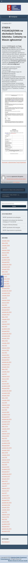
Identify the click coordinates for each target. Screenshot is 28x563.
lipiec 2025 (5, 271)
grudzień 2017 (6, 469)
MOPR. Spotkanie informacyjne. (11, 227)
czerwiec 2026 (6, 245)
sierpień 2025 (5, 269)
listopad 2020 (5, 388)
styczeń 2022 (5, 355)
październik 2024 (6, 291)
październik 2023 (6, 312)
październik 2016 (6, 502)
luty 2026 (4, 255)
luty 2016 (4, 519)
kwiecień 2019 (6, 433)
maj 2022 (4, 345)
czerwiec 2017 (6, 483)
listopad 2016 (5, 500)
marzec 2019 (5, 436)
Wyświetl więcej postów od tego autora (16, 179)
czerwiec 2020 (6, 400)
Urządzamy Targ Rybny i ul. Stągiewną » (11, 195)
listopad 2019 (5, 417)
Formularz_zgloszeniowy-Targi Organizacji (14, 162)
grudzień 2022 (6, 329)
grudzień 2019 (6, 414)
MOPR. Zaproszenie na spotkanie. (12, 230)
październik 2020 (6, 391)
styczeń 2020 (5, 412)
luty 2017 (4, 493)
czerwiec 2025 (6, 274)
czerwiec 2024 (6, 295)
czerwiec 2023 (6, 319)
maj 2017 (4, 486)
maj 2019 (4, 431)
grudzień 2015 (6, 524)
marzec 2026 (5, 252)
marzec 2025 (5, 281)
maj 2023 (4, 322)
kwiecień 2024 (6, 300)
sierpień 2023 (5, 314)
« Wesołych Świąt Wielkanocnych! (13, 190)
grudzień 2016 (6, 498)
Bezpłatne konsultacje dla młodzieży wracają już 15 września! (13, 221)
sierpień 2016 (5, 507)
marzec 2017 (5, 491)
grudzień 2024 (6, 286)
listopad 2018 (5, 445)
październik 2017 (6, 474)
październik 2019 (6, 419)
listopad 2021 (5, 360)
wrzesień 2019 (6, 422)
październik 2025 (6, 264)
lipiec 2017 (5, 481)
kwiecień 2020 (6, 405)
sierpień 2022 (5, 338)
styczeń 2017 (5, 495)
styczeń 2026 (5, 257)
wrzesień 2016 (6, 505)
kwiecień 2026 (6, 250)
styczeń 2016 (5, 522)
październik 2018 (6, 448)
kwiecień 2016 (6, 514)
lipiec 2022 (5, 341)
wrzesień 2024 (6, 293)
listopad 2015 (5, 526)
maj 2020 (4, 402)
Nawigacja (14, 16)
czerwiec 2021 (6, 372)
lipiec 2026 (5, 243)
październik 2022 (6, 333)
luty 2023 (4, 326)
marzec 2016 (5, 517)
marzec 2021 (5, 379)
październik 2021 (6, 362)
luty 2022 (4, 352)
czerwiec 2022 (6, 343)
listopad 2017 (5, 472)
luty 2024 (4, 305)
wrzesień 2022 (6, 336)
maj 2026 (4, 248)
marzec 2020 (5, 407)
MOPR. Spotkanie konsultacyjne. (12, 217)
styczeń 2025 (5, 283)
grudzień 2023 (6, 307)
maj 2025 (4, 276)
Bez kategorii (16, 182)
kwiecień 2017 (6, 488)
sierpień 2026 (5, 241)
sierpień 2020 (5, 395)
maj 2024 (4, 298)
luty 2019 (4, 438)
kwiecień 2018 (6, 460)
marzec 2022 (5, 350)
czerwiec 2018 (6, 455)
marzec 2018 (5, 462)
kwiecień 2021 (6, 376)
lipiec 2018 (5, 452)
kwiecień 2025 (6, 279)
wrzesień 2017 (6, 476)
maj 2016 (4, 512)
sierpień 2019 (5, 424)
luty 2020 (4, 410)
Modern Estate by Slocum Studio (17, 561)
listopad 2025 (5, 262)
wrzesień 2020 (6, 393)
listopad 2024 (5, 288)
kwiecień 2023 (6, 324)
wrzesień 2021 (6, 364)
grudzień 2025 (6, 260)
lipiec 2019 (5, 426)
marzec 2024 (5, 302)
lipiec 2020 (5, 398)
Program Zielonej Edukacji (10, 224)
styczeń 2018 (5, 467)
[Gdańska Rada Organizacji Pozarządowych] (14, 9)
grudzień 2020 (6, 386)
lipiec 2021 (5, 369)
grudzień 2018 (6, 443)
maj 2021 (4, 374)
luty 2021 (4, 381)
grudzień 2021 (6, 357)
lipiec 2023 (5, 317)
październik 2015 (6, 529)
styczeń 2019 (5, 441)
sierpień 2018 (5, 450)
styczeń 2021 (5, 383)
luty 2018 (4, 464)
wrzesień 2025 (6, 267)
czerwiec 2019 (6, 429)
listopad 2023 (5, 310)
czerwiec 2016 (6, 510)
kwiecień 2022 (6, 348)
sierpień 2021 (5, 367)
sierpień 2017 (5, 479)
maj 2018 (4, 457)
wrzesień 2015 (6, 531)
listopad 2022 (5, 331)
